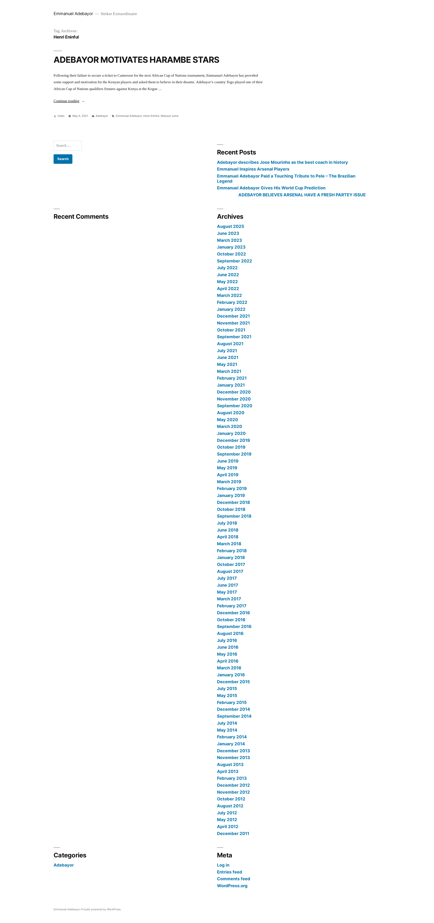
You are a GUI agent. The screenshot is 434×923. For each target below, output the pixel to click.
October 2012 (231, 798)
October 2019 (231, 447)
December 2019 (233, 440)
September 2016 (234, 626)
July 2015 (227, 688)
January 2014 (231, 743)
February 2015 (232, 702)
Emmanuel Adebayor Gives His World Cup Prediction (271, 187)
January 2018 (231, 557)
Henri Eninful (151, 115)
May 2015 (227, 695)
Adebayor (102, 115)
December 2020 (234, 392)
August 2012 (230, 805)
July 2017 (227, 578)
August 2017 (230, 571)
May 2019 (227, 467)
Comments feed (233, 878)
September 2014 (234, 716)
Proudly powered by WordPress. (101, 909)
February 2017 (231, 605)
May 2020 (227, 419)
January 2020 (231, 433)
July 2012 (227, 812)
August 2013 (230, 764)
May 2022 (227, 281)
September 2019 (234, 454)
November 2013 (233, 757)
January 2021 (231, 385)
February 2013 (232, 778)
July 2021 (227, 350)
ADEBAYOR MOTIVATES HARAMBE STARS (136, 60)
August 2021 (230, 343)
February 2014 (232, 736)
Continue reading (69, 101)
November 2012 (233, 792)
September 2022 (234, 260)
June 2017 (227, 585)
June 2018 (227, 530)
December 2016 (233, 612)
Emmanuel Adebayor (73, 13)
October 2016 (231, 619)
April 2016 (227, 661)
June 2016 (227, 647)
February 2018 (232, 550)
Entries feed (229, 872)
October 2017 (231, 564)
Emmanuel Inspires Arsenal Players (253, 169)
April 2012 (227, 826)
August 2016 (230, 633)
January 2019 (231, 495)
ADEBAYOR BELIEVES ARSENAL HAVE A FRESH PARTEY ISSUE (291, 194)
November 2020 (234, 398)
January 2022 (231, 309)
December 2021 (233, 316)
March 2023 (229, 240)
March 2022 (229, 295)
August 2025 (230, 226)
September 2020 (234, 405)
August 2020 (230, 412)
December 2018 (233, 502)
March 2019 (229, 481)
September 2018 (234, 516)
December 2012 (233, 785)
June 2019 (227, 461)
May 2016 (227, 654)
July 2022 (227, 267)
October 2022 (231, 254)
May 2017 (227, 592)
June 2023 (228, 233)
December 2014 (233, 709)
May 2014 (227, 730)
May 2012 (227, 819)
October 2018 (231, 509)
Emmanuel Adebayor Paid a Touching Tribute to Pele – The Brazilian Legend (286, 178)
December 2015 (233, 681)
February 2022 (232, 302)
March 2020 (229, 426)
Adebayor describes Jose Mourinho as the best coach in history (282, 162)
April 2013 (227, 771)
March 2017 (229, 598)
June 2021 (227, 357)
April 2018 (227, 536)
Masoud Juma (169, 115)
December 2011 (233, 833)
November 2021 (233, 323)
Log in (223, 865)
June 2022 (228, 274)
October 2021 (231, 329)
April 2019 (227, 474)
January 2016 (231, 674)
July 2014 (227, 723)
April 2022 (228, 288)
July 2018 (227, 523)
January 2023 (231, 247)
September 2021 (234, 336)
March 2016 (229, 667)
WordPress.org (232, 885)
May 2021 (227, 364)
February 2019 (232, 488)
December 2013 (233, 750)
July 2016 (227, 640)
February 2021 (232, 378)
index (61, 115)
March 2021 (229, 371)
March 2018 (229, 543)
